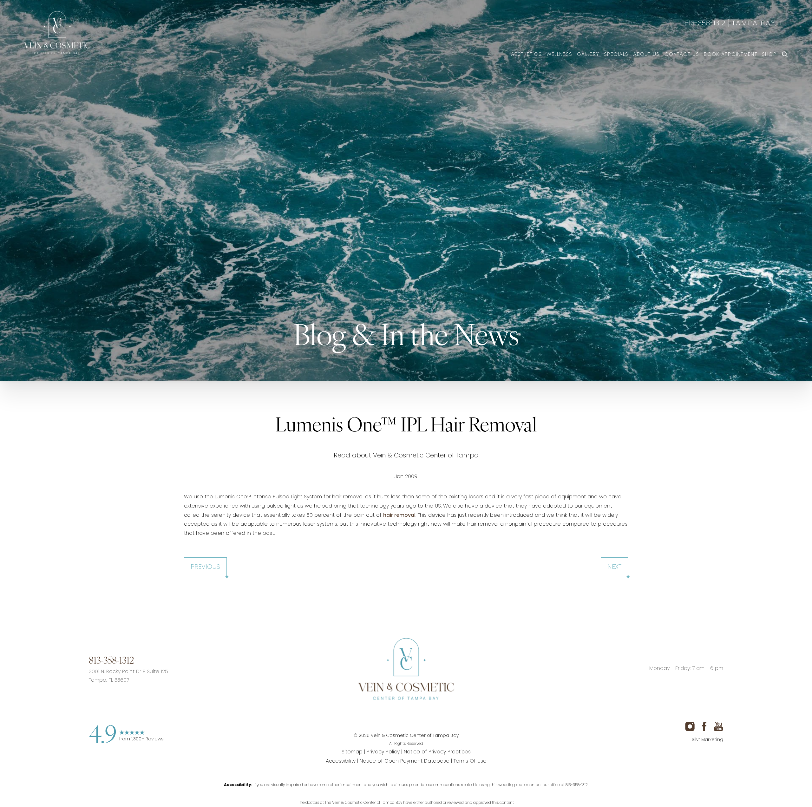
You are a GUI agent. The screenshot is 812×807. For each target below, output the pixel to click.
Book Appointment (730, 54)
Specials (616, 54)
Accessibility (341, 761)
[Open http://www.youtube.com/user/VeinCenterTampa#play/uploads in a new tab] (430, 716)
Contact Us (682, 54)
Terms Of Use (470, 761)
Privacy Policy (383, 752)
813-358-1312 (704, 24)
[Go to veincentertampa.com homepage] (406, 669)
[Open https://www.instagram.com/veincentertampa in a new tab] (381, 716)
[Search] (784, 55)
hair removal (399, 515)
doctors (312, 803)
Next (614, 567)
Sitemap (352, 752)
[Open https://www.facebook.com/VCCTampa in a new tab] (406, 716)
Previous (205, 567)
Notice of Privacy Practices (437, 752)
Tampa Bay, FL (760, 24)
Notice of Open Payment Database (404, 761)
